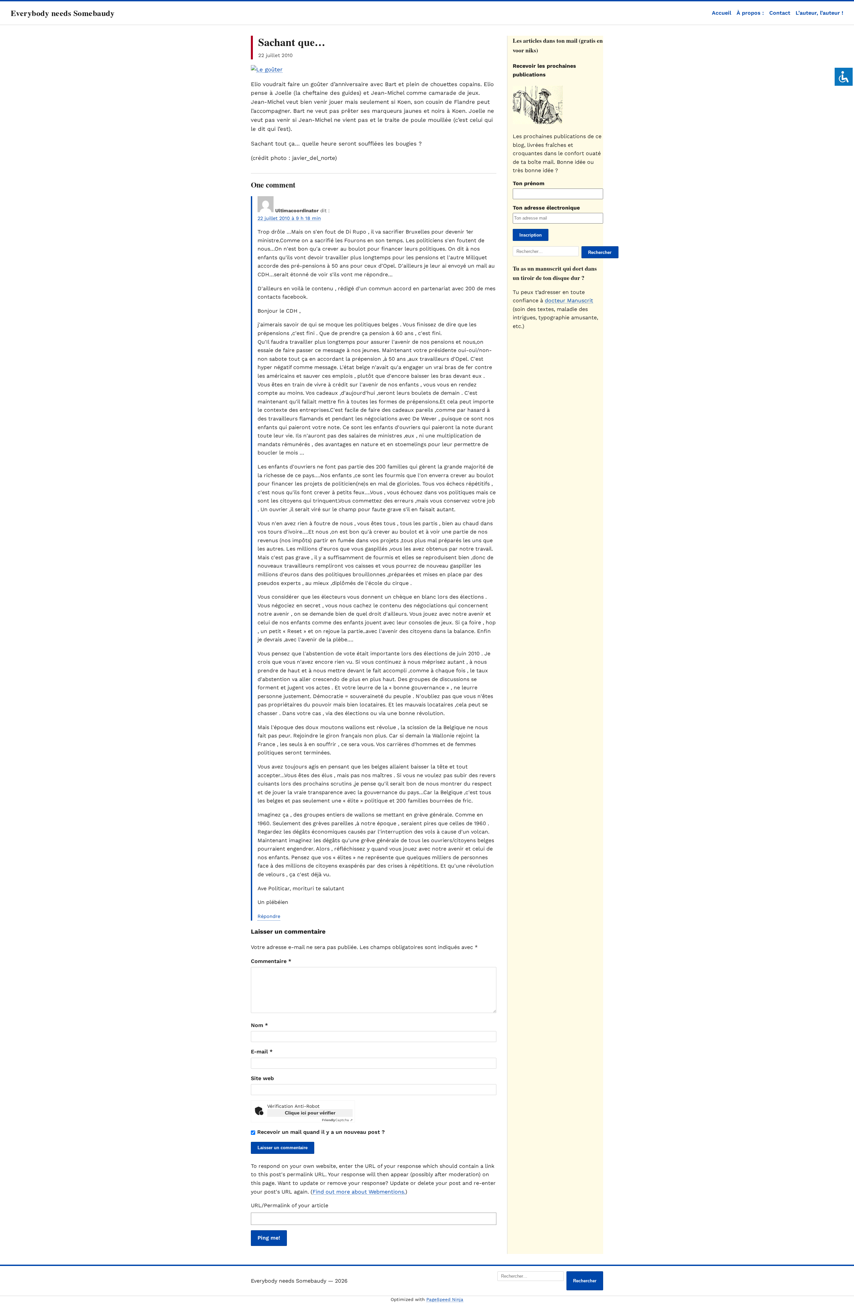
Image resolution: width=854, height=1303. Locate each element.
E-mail (262, 1051)
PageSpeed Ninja (444, 1299)
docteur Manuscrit (569, 300)
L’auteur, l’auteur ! (819, 13)
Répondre (269, 916)
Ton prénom (528, 183)
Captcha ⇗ (337, 1120)
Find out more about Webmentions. (359, 1192)
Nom (259, 1025)
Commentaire (271, 961)
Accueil (721, 13)
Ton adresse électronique (546, 208)
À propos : (750, 13)
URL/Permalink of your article (289, 1205)
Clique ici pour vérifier (310, 1112)
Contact (779, 13)
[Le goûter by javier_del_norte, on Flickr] (267, 69)
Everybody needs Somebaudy (62, 13)
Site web (262, 1078)
